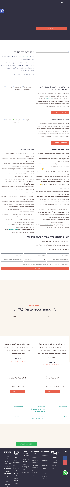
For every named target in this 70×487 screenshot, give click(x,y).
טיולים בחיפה (26, 56)
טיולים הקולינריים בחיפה (46, 225)
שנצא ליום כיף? (55, 453)
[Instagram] (65, 462)
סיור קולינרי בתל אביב (25, 453)
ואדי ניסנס (49, 98)
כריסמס (66, 184)
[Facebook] (65, 458)
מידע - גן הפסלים (30, 193)
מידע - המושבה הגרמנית (60, 150)
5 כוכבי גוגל (52, 377)
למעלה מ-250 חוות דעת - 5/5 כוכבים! (52, 386)
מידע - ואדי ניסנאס (64, 188)
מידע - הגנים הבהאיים (27, 150)
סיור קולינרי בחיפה (35, 453)
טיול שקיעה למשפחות (60, 120)
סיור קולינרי (45, 452)
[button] (40, 4)
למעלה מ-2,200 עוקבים (17, 386)
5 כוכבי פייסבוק (17, 377)
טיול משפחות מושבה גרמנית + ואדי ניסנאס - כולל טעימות (54, 88)
